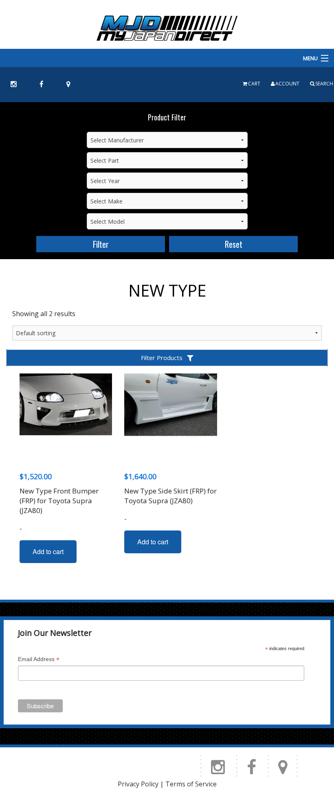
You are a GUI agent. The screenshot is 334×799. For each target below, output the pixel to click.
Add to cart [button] (48, 551)
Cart (254, 83)
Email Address (38, 660)
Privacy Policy (138, 783)
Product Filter (167, 117)
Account (287, 83)
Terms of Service (191, 783)
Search (324, 83)
